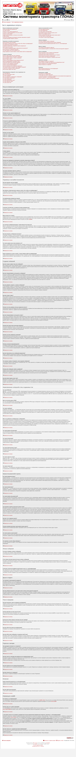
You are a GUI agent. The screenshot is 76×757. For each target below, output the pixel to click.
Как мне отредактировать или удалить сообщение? (12, 56)
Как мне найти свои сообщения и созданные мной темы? (49, 57)
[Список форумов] (65, 16)
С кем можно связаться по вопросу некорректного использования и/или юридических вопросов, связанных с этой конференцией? (55, 77)
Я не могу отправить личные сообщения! (46, 41)
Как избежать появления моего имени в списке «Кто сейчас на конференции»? (18, 43)
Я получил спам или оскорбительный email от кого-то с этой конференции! (53, 43)
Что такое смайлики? (7, 75)
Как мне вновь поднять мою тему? (9, 69)
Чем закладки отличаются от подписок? (46, 61)
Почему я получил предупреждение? (10, 64)
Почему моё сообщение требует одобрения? (11, 68)
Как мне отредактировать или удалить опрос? (11, 61)
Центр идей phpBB (7, 709)
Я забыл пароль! (6, 36)
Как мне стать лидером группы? (45, 33)
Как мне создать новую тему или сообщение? (11, 55)
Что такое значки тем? (7, 82)
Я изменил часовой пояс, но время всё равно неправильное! (14, 45)
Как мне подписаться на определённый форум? (48, 63)
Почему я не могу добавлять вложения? (10, 63)
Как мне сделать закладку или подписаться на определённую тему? (51, 62)
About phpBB (53, 701)
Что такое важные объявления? (9, 77)
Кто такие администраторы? (44, 29)
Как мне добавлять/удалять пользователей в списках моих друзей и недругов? (54, 48)
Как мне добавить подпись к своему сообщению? (12, 57)
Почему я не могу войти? (7, 33)
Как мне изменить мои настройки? (9, 42)
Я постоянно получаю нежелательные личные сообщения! (50, 42)
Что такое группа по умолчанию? (45, 36)
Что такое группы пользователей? (45, 31)
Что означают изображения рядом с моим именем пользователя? (15, 48)
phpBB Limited (42, 700)
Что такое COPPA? (6, 30)
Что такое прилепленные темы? (9, 80)
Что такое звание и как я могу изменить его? (11, 50)
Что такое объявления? (7, 79)
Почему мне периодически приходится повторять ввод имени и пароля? (16, 37)
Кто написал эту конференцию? (45, 73)
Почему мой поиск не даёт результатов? (46, 53)
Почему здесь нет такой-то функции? (46, 74)
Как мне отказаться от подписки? (45, 64)
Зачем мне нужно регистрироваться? (10, 29)
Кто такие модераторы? (43, 30)
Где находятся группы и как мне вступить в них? (48, 32)
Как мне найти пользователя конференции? (47, 56)
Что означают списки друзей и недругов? (46, 47)
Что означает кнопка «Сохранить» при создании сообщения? (14, 67)
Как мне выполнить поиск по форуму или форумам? (49, 52)
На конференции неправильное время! (10, 44)
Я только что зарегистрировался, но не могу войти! (12, 32)
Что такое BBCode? (6, 73)
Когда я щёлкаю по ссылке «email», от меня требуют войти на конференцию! (17, 51)
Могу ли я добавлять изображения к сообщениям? (12, 76)
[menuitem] (8, 20)
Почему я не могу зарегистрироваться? (10, 31)
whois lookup (13, 717)
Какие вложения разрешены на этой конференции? (48, 68)
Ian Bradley (48, 742)
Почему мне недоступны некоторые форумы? (11, 62)
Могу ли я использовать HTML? (9, 74)
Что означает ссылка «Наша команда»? (46, 37)
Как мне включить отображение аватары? (11, 49)
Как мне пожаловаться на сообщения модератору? (12, 65)
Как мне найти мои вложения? (44, 69)
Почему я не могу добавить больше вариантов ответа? (13, 60)
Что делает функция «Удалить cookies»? (10, 38)
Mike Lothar (35, 742)
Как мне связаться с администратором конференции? (49, 78)
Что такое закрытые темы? (8, 81)
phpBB (30, 219)
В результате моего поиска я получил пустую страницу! (49, 54)
